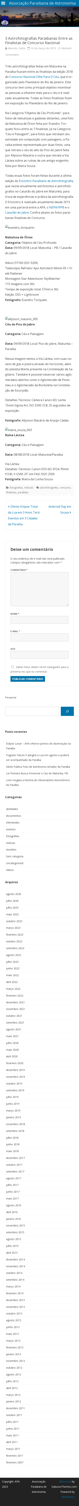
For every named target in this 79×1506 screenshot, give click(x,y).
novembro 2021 (15, 1009)
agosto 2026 (13, 894)
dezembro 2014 (15, 1259)
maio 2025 (12, 914)
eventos (11, 829)
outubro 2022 (14, 941)
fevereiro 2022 (14, 995)
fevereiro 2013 (14, 1347)
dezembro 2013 (15, 1300)
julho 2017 (12, 1185)
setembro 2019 (15, 1090)
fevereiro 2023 (14, 934)
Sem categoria (14, 856)
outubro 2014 (14, 1273)
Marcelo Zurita (16, 48)
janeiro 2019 (13, 1117)
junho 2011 (12, 1428)
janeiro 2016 (13, 1219)
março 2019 (13, 1110)
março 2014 (13, 1286)
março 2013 (13, 1340)
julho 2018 (12, 1137)
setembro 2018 (15, 1131)
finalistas (11, 492)
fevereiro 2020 (14, 1063)
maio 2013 (12, 1334)
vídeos (10, 870)
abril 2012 (12, 1388)
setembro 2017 (15, 1171)
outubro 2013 (14, 1313)
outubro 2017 (14, 1164)
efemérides (12, 822)
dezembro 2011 (15, 1408)
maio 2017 (12, 1198)
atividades (12, 809)
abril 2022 (12, 982)
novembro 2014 (15, 1266)
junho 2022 (12, 968)
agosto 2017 (13, 1178)
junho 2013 (12, 1327)
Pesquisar (11, 697)
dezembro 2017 (15, 1158)
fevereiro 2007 (14, 1462)
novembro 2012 (15, 1361)
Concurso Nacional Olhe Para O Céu (34, 77)
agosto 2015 (13, 1239)
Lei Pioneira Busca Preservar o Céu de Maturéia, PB (37, 773)
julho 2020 (12, 1043)
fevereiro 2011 (14, 1455)
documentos (13, 815)
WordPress (68, 1497)
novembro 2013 (15, 1307)
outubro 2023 (14, 921)
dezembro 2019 (15, 1070)
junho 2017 (12, 1191)
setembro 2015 (15, 1232)
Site (12, 649)
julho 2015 (12, 1246)
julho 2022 (12, 961)
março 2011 (13, 1449)
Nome (14, 613)
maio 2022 (12, 975)
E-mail (15, 631)
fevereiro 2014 (14, 1293)
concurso (65, 487)
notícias (28, 487)
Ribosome (65, 1481)
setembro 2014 (15, 1279)
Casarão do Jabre (17, 212)
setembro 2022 (15, 948)
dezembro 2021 (15, 1002)
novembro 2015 (15, 1225)
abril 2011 (12, 1442)
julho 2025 (12, 907)
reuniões (11, 849)
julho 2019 (12, 1097)
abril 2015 (12, 1252)
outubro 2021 (14, 1015)
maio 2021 (12, 1036)
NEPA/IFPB (56, 207)
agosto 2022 (13, 955)
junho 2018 (12, 1144)
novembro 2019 (15, 1076)
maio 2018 (12, 1151)
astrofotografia (49, 487)
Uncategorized (14, 863)
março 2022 (13, 988)
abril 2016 (12, 1212)
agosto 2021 (13, 1029)
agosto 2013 (13, 1320)
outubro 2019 (14, 1083)
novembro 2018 (15, 1124)
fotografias (16, 487)
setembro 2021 (15, 1022)
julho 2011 (12, 1422)
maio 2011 (12, 1435)
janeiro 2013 (13, 1354)
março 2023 (13, 927)
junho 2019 (12, 1103)
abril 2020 (12, 1056)
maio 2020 (12, 1049)
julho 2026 (12, 900)
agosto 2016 (13, 1205)
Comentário (19, 570)
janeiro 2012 (13, 1401)
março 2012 (13, 1395)
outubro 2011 (14, 1415)
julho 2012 (12, 1381)
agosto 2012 (13, 1374)
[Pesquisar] (67, 711)
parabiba (23, 492)
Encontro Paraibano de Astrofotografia (46, 181)
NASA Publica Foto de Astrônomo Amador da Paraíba (38, 766)
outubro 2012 (14, 1367)
